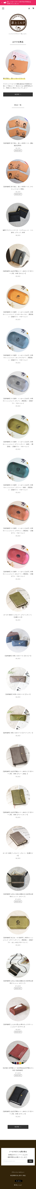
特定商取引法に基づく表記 (18, 1175)
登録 (30, 1161)
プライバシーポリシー (18, 1172)
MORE (17, 94)
